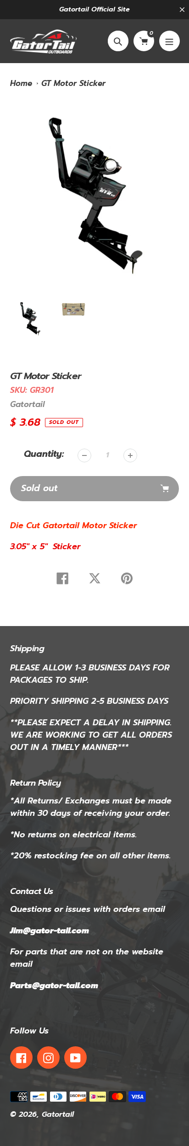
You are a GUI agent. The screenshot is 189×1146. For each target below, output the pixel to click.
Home (21, 83)
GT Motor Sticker (73, 83)
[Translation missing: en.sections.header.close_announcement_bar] (182, 9)
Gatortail (27, 404)
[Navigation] (169, 41)
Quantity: (44, 454)
